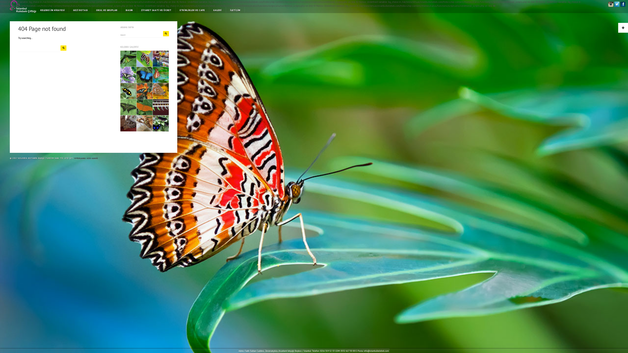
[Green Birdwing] (128, 59)
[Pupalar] (161, 107)
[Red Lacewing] (161, 75)
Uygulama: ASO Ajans (86, 158)
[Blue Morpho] (145, 75)
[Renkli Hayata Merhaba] (145, 123)
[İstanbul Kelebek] (128, 91)
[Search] (63, 48)
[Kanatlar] (161, 123)
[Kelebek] (145, 59)
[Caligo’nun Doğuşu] (128, 123)
